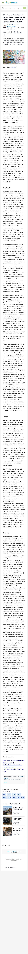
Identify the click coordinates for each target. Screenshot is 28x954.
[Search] (24, 8)
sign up (14, 851)
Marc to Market (11, 26)
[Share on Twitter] (8, 32)
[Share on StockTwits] (11, 32)
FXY (4, 797)
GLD (9, 797)
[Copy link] (4, 35)
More (5, 782)
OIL (18, 797)
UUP (22, 797)
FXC (19, 794)
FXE (4, 794)
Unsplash (14, 67)
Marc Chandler (13, 24)
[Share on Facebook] (17, 32)
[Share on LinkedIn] (14, 32)
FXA (9, 794)
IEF (14, 797)
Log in (8, 851)
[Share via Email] (20, 32)
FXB (14, 794)
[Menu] (2, 2)
